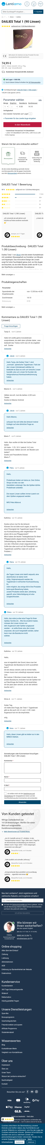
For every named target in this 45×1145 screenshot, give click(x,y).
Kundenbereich (7, 985)
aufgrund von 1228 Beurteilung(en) (23, 26)
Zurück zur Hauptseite (18, 1116)
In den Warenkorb (22, 124)
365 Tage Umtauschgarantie (12, 989)
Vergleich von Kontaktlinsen (12, 1052)
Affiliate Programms (9, 1028)
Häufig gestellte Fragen (10, 1001)
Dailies (18, 17)
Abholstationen (7, 962)
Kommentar (8, 761)
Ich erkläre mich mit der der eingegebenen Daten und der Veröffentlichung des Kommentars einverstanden (20, 796)
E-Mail (7, 785)
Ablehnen (31, 1142)
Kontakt (4, 1084)
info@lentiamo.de (23, 938)
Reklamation (6, 997)
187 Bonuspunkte (34, 82)
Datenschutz (6, 973)
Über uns (5, 1069)
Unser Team (6, 1072)
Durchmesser (32, 103)
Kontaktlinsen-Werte (9, 1048)
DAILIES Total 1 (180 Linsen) (27, 90)
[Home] (2, 17)
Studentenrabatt (8, 1032)
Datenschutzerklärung (17, 1139)
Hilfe (40, 100)
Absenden (22, 802)
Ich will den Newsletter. (22, 913)
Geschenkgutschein (9, 1021)
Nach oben (30, 1116)
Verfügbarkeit (8, 110)
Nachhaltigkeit (7, 1080)
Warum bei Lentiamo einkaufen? (14, 1076)
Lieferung (5, 958)
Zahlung (5, 954)
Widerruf (5, 993)
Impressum (6, 1065)
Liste (38, 1130)
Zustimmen (19, 1142)
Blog (3, 1045)
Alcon (12, 17)
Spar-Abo (5, 1013)
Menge (5, 103)
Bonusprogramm (8, 1017)
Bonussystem (12, 173)
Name (6, 777)
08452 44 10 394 (23, 935)
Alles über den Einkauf (10, 950)
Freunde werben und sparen (12, 1024)
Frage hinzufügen (11, 326)
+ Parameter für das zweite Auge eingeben (19, 118)
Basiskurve (23, 103)
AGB (3, 965)
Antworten (7, 349)
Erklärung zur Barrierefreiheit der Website (17, 969)
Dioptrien (13, 103)
